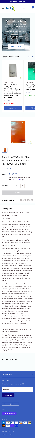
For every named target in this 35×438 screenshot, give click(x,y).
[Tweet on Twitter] (28, 200)
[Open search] (24, 8)
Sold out (17, 193)
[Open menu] (3, 8)
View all (30, 57)
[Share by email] (32, 200)
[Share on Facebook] (21, 200)
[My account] (28, 8)
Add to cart (12, 108)
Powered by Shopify (7, 434)
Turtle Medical (9, 82)
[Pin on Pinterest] (24, 200)
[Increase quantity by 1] (22, 186)
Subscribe (8, 395)
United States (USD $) (8, 404)
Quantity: (5, 186)
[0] (31, 8)
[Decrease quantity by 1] (11, 186)
